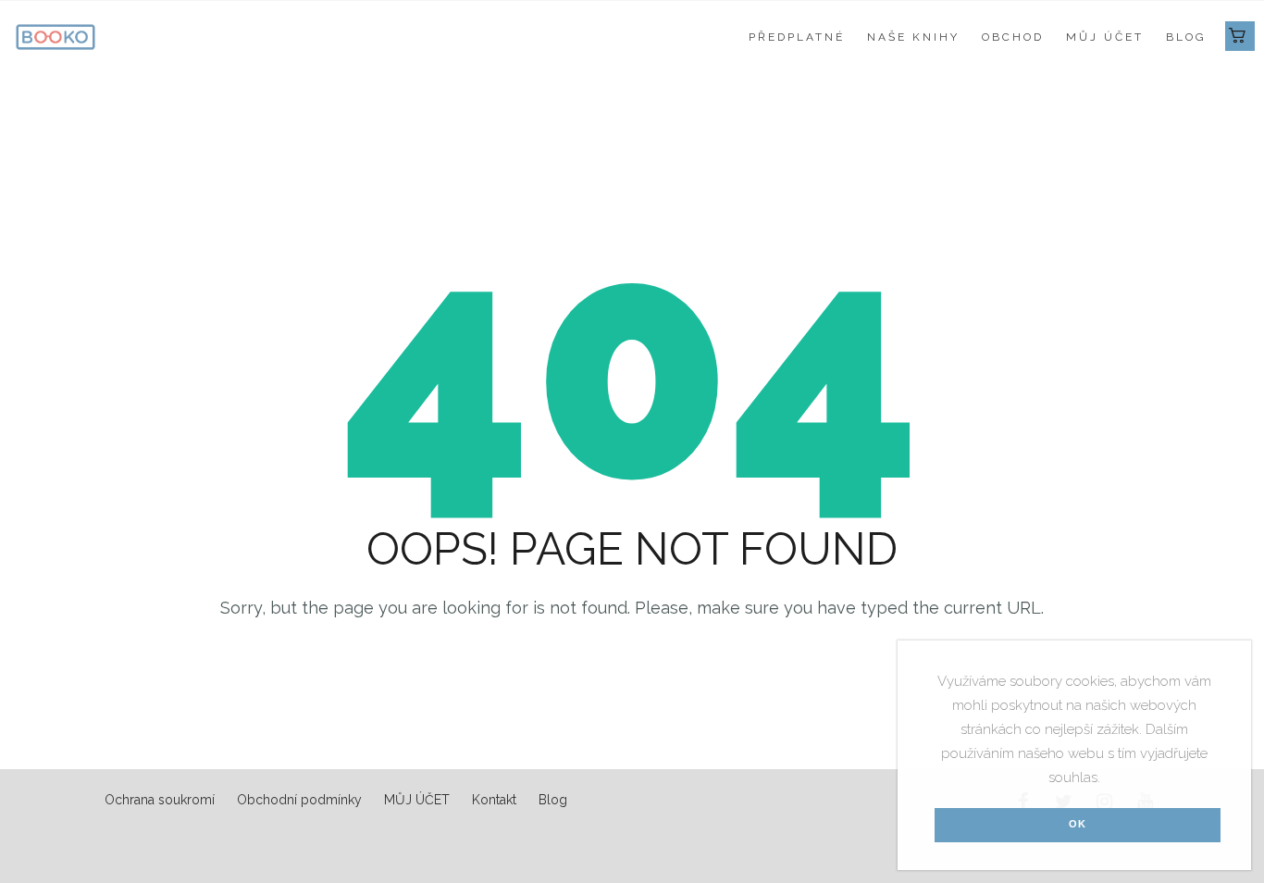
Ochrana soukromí (160, 799)
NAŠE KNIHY (913, 37)
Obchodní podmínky (299, 799)
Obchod (1013, 37)
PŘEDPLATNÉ (797, 37)
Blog (1186, 37)
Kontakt (494, 799)
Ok (1077, 823)
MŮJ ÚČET (1105, 37)
